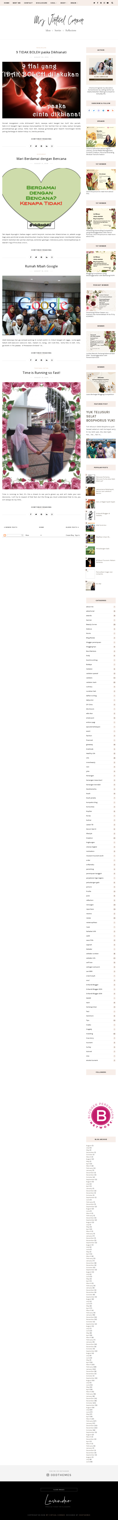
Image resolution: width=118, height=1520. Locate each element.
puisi (88, 896)
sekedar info (90, 958)
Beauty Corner (91, 624)
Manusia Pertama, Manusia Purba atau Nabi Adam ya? (105, 479)
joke (87, 771)
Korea (88, 816)
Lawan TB (89, 825)
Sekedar (89, 949)
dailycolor (90, 700)
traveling (89, 1034)
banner (89, 620)
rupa (88, 927)
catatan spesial (92, 673)
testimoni (89, 1016)
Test (87, 1011)
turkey (88, 1047)
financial (89, 740)
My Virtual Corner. (55, 1515)
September (90, 1179)
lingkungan (90, 842)
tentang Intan (41, 368)
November (90, 1175)
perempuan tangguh (94, 873)
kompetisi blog (91, 802)
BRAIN (73, 3)
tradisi (88, 1025)
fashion (89, 736)
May (87, 1150)
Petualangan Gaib (102, 549)
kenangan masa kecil (94, 780)
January (89, 1170)
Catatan (89, 669)
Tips (87, 1020)
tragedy (89, 1029)
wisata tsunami (92, 1060)
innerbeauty (90, 762)
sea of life (89, 940)
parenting (90, 869)
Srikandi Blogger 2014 (94, 994)
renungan (41, 48)
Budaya (89, 664)
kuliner (88, 820)
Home (6, 3)
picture (89, 887)
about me (89, 607)
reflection (89, 900)
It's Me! (98, 584)
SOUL (53, 3)
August (88, 1146)
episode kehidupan (93, 727)
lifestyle (89, 834)
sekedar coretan (92, 954)
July (87, 1148)
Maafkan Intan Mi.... (103, 537)
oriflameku (90, 865)
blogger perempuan (93, 642)
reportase (90, 909)
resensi (89, 914)
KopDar (89, 811)
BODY (63, 3)
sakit (88, 936)
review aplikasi (91, 922)
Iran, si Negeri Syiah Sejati (105, 502)
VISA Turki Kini (101, 525)
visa (87, 1056)
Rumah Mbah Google (41, 266)
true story (90, 1038)
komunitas (90, 807)
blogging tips (91, 647)
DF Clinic (89, 705)
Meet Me (17, 3)
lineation (89, 838)
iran (87, 767)
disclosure (90, 709)
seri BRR (89, 971)
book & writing (91, 660)
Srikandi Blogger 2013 (94, 989)
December (90, 1152)
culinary (89, 687)
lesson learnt (91, 829)
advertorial (90, 611)
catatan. (89, 678)
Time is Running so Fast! (41, 372)
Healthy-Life (90, 753)
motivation (90, 851)
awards (89, 616)
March (88, 1157)
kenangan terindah (93, 785)
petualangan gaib (92, 882)
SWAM (88, 998)
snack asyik (90, 976)
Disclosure (41, 3)
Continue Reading (41, 139)
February (89, 1168)
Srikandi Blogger (92, 985)
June (88, 1200)
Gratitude (89, 749)
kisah (88, 794)
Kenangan (90, 776)
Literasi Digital (91, 847)
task (88, 1003)
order (88, 860)
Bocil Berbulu (91, 651)
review (88, 918)
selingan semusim (93, 967)
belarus (89, 629)
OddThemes (84, 1515)
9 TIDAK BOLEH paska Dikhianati (41, 52)
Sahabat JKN (91, 931)
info (87, 758)
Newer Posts (11, 527)
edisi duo (89, 713)
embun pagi (90, 722)
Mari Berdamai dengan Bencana (41, 158)
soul (87, 980)
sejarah (89, 945)
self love (89, 962)
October (89, 1155)
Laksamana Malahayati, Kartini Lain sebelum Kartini (105, 491)
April (88, 1164)
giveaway (41, 154)
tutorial (89, 1051)
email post (90, 718)
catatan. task (91, 682)
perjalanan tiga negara (94, 878)
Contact (28, 3)
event (88, 731)
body (88, 656)
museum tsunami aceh (94, 856)
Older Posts (72, 527)
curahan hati (91, 691)
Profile (88, 891)
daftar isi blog (91, 696)
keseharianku (91, 789)
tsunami (89, 1043)
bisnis (88, 633)
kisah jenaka (91, 798)
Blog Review (90, 638)
